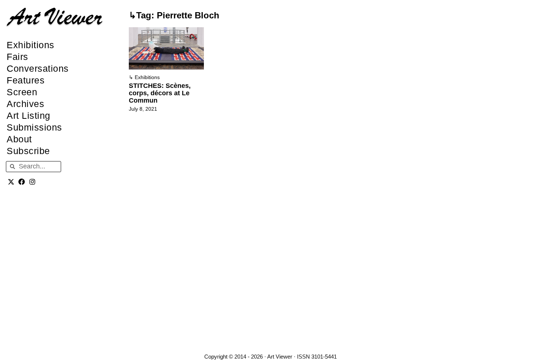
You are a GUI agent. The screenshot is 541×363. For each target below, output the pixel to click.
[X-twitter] (11, 182)
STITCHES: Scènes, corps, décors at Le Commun (160, 93)
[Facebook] (22, 182)
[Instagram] (32, 182)
